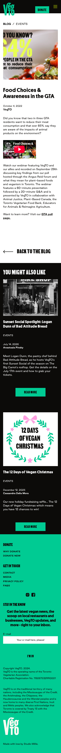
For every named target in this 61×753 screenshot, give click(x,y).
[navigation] (8, 9)
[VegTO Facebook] (33, 595)
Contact (9, 572)
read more (30, 392)
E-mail (7, 634)
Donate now (11, 555)
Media (7, 577)
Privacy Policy (13, 581)
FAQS (6, 585)
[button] (53, 6)
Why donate (11, 551)
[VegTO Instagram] (28, 595)
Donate (42, 9)
